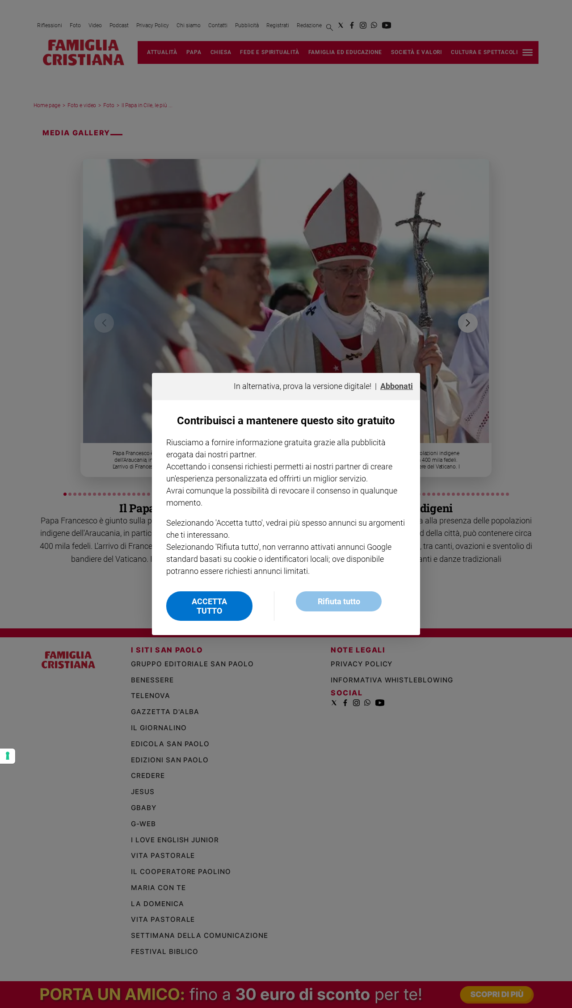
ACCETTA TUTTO (209, 606)
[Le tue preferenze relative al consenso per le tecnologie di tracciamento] (7, 756)
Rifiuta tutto (339, 601)
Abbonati (396, 386)
